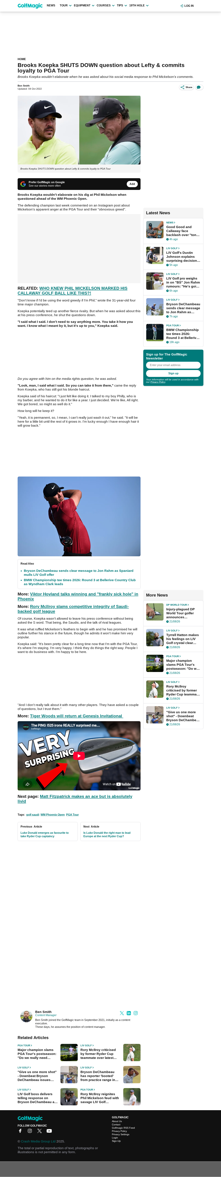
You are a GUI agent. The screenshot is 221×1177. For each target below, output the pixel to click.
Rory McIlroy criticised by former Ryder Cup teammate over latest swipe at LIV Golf (98, 1054)
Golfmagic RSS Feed (123, 1128)
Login (115, 1137)
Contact (116, 1124)
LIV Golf (86, 1045)
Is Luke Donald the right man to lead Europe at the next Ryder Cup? (107, 834)
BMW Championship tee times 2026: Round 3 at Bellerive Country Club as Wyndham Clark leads (182, 334)
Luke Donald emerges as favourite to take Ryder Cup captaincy (45, 834)
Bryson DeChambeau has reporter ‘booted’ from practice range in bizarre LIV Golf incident (99, 1076)
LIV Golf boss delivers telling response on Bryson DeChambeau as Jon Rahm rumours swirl (37, 1098)
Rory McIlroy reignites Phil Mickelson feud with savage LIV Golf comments (99, 1098)
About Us (117, 1121)
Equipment (82, 5)
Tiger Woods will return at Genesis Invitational (76, 716)
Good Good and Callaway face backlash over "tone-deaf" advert (182, 231)
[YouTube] (50, 1132)
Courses (104, 5)
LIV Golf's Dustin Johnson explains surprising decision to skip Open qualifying (181, 257)
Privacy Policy (157, 382)
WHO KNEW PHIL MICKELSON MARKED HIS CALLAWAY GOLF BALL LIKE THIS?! (72, 290)
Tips (120, 5)
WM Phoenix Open (53, 814)
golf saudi (32, 814)
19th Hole (137, 5)
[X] (40, 1132)
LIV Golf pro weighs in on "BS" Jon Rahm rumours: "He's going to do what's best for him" (183, 282)
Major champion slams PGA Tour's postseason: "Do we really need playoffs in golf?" (37, 1054)
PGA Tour (72, 814)
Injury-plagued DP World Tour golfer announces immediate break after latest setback (181, 613)
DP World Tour (176, 604)
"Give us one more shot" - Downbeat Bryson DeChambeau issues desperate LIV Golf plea (37, 1076)
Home (22, 59)
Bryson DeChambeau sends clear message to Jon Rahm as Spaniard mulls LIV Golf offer (183, 308)
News (51, 5)
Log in (189, 5)
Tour (64, 5)
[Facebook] (21, 1132)
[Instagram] (30, 1132)
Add (132, 183)
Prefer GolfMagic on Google (47, 182)
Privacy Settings (120, 1134)
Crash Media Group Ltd (38, 1141)
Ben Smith (24, 85)
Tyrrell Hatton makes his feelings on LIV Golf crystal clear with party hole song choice (182, 639)
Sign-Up (116, 1141)
